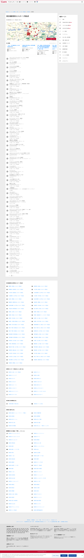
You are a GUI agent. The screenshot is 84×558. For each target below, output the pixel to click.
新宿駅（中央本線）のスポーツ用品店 (15, 318)
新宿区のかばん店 (12, 503)
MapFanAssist (34, 536)
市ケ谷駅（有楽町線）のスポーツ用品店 (16, 292)
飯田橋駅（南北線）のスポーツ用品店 (40, 286)
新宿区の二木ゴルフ (12, 381)
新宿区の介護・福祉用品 (13, 500)
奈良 (7, 531)
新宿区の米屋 (36, 490)
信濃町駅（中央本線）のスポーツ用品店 (41, 305)
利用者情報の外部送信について (40, 521)
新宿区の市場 (11, 452)
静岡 (15, 530)
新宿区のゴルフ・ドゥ (13, 384)
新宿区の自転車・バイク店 (13, 465)
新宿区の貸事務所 (37, 416)
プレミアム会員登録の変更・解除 (54, 521)
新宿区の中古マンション (13, 419)
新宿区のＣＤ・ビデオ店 (38, 462)
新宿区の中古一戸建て (38, 419)
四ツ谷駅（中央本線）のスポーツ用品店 (16, 353)
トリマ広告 (67, 530)
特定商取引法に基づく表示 (29, 521)
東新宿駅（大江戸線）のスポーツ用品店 (41, 350)
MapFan (7, 11)
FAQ (40, 519)
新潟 (22, 529)
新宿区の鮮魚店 (11, 487)
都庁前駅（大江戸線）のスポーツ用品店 (16, 340)
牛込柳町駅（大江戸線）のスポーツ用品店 (16, 295)
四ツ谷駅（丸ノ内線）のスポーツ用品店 (16, 356)
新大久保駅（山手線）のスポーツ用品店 (41, 308)
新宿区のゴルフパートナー (13, 391)
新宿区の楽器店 (11, 497)
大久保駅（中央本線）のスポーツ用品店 (41, 295)
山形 (25, 528)
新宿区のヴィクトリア (13, 375)
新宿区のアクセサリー (38, 494)
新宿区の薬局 (11, 446)
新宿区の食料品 (11, 484)
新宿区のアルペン (37, 372)
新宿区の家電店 (36, 439)
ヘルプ (37, 519)
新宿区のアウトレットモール (14, 506)
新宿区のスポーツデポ (13, 394)
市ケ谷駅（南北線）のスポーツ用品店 (40, 289)
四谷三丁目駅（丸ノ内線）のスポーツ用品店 (42, 356)
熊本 (15, 532)
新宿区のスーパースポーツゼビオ (40, 391)
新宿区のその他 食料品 (13, 494)
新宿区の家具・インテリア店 (14, 449)
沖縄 (24, 532)
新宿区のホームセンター (13, 439)
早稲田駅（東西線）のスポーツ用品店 (15, 362)
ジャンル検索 (13, 11)
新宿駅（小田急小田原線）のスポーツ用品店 (17, 321)
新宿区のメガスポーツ (13, 388)
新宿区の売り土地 (12, 422)
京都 (25, 530)
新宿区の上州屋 (36, 375)
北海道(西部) (14, 528)
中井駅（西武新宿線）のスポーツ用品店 (16, 343)
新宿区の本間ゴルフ (37, 378)
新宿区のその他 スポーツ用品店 (15, 372)
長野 (10, 530)
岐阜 (13, 530)
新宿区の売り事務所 (12, 425)
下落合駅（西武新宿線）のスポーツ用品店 (16, 308)
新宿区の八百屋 (36, 487)
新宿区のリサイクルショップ (39, 506)
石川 (26, 529)
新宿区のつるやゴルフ (38, 381)
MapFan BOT (39, 536)
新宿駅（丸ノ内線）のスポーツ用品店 (40, 318)
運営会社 (28, 519)
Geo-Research (72, 530)
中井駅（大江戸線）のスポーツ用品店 (40, 340)
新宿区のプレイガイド (38, 471)
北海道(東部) (9, 528)
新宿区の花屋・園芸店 (38, 468)
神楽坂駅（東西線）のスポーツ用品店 (40, 302)
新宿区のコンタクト (37, 503)
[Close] (82, 555)
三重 (19, 530)
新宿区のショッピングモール (39, 446)
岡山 (16, 531)
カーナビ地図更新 (39, 530)
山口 (20, 531)
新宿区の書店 (11, 468)
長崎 (13, 532)
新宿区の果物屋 (11, 490)
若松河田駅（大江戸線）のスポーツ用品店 (16, 359)
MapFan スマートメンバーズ (59, 536)
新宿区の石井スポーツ (38, 384)
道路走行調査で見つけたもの (42, 529)
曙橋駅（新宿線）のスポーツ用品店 (15, 286)
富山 (24, 529)
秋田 (23, 528)
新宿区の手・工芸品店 (38, 465)
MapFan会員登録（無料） (11, 546)
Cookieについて (54, 519)
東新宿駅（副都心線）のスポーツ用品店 (16, 350)
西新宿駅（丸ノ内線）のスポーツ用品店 (41, 343)
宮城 (21, 528)
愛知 (17, 530)
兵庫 (27, 530)
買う (18, 11)
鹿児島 (21, 532)
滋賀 (21, 530)
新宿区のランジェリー (38, 497)
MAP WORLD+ (62, 530)
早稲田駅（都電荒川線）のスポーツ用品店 (41, 359)
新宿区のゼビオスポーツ (38, 394)
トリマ (44, 536)
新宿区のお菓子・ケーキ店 (38, 455)
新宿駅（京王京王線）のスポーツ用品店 (41, 321)
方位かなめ (47, 536)
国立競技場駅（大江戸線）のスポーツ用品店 (17, 305)
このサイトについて (19, 521)
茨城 (7, 529)
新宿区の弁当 (36, 449)
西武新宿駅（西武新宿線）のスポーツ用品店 (17, 334)
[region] (31, 31)
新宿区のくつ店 (11, 455)
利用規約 (33, 519)
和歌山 (10, 531)
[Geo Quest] (37, 2)
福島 (28, 528)
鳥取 (12, 531)
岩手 (19, 528)
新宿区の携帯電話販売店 (38, 510)
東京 (17, 529)
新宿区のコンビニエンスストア (14, 433)
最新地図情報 (32, 528)
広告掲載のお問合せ (64, 521)
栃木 (9, 529)
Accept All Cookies (72, 555)
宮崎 (19, 532)
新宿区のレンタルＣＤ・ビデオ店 (40, 478)
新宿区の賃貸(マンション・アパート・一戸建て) (17, 412)
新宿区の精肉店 (36, 484)
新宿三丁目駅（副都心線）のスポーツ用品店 (17, 327)
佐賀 (10, 532)
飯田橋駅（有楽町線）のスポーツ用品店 (16, 289)
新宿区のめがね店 (12, 478)
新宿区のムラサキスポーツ (38, 388)
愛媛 (26, 531)
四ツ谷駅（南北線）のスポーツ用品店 (40, 353)
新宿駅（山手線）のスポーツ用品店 (15, 311)
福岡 (8, 532)
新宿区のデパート (37, 436)
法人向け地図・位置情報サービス (60, 528)
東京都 (28, 11)
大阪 (23, 530)
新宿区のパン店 (11, 471)
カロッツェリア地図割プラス (70, 536)
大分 (17, 532)
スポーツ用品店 (23, 11)
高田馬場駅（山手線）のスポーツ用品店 (41, 334)
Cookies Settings (56, 555)
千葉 (15, 529)
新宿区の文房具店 (12, 474)
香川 (24, 531)
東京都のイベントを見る (38, 403)
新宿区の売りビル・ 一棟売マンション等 (41, 425)
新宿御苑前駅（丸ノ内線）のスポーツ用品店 (42, 324)
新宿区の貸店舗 (11, 416)
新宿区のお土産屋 (37, 452)
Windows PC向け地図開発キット (63, 529)
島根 (14, 531)
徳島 (22, 531)
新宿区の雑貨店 (11, 462)
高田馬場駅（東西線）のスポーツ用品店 (41, 337)
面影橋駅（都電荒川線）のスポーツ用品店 (16, 302)
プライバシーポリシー (46, 519)
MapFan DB (72, 529)
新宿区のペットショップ (38, 474)
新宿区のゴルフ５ (12, 378)
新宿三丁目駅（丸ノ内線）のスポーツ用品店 (42, 327)
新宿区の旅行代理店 (37, 500)
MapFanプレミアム (33, 535)
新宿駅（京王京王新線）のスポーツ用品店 (16, 324)
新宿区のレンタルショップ (13, 481)
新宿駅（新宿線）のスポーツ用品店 (40, 311)
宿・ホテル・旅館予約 (46, 530)
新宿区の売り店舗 (37, 422)
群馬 (11, 529)
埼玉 (13, 529)
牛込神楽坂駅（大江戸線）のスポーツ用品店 (42, 292)
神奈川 (20, 529)
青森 (17, 528)
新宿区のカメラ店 (37, 481)
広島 (18, 531)
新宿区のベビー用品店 (13, 510)
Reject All (64, 555)
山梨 (8, 530)
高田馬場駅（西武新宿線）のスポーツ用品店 (17, 337)
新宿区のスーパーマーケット (39, 433)
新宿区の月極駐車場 (37, 412)
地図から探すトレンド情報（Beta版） (42, 528)
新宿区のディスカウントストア (14, 436)
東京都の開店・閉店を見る (13, 403)
